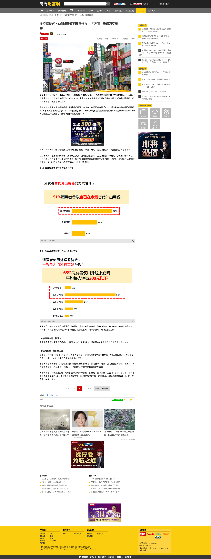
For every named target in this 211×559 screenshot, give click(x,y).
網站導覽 (128, 557)
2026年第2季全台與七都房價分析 (103, 479)
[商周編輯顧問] (158, 537)
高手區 (155, 128)
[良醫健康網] (158, 534)
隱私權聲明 (102, 557)
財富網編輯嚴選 (60, 35)
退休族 (143, 128)
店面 (56, 395)
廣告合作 (93, 557)
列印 (133, 399)
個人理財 (42, 540)
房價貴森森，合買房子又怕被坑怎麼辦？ (106, 485)
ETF (51, 534)
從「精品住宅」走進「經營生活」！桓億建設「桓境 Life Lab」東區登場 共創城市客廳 (154, 52)
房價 (46, 395)
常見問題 (90, 536)
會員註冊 (162, 4)
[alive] (166, 534)
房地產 (51, 395)
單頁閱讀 (104, 389)
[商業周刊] (142, 534)
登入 (167, 4)
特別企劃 (53, 540)
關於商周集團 (83, 557)
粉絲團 (145, 4)
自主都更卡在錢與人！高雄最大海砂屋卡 (56, 479)
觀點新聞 (42, 534)
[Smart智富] (150, 534)
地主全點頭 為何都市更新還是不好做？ (156, 79)
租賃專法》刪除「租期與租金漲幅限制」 (106, 489)
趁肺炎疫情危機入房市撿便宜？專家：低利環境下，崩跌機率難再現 (54, 433)
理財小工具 (77, 534)
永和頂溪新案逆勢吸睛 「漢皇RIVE (54, 485)
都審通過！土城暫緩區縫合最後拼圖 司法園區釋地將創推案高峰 (119, 433)
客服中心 (100, 534)
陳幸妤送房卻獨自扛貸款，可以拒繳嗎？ (106, 482)
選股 (64, 534)
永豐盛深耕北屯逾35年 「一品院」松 (55, 489)
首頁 (44, 10)
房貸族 (155, 116)
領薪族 (143, 116)
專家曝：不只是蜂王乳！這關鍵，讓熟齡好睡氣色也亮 (87, 433)
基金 (51, 538)
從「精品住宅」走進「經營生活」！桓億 (56, 492)
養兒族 (166, 116)
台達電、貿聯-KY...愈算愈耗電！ (53, 482)
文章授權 (111, 557)
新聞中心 (120, 557)
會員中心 (90, 534)
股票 (51, 536)
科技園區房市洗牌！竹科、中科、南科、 (106, 492)
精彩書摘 (42, 543)
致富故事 (42, 536)
